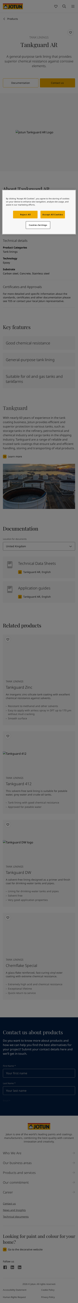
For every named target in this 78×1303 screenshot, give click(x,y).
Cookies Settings (38, 225)
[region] (39, 212)
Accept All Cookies (52, 214)
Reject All (25, 214)
